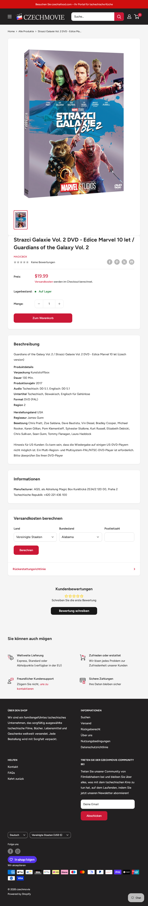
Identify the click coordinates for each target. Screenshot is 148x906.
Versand (86, 723)
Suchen (85, 717)
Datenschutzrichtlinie (94, 747)
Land (17, 528)
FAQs (11, 773)
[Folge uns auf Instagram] (17, 851)
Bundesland (66, 528)
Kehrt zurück (16, 779)
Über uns (86, 735)
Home (11, 31)
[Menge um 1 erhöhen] (59, 304)
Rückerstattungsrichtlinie (29, 569)
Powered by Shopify (19, 894)
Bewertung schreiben (74, 611)
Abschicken (94, 816)
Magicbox (20, 256)
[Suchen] (119, 16)
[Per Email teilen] (131, 262)
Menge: (18, 304)
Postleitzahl (112, 528)
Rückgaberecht (90, 729)
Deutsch (14, 835)
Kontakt (13, 767)
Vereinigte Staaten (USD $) (47, 835)
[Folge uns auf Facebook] (10, 851)
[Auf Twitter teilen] (124, 262)
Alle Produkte (26, 31)
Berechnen (26, 550)
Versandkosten (44, 281)
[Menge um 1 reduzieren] (39, 304)
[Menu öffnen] (10, 16)
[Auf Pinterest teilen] (117, 262)
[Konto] (129, 16)
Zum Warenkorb (43, 318)
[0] (136, 16)
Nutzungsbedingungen (95, 741)
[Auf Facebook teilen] (109, 262)
